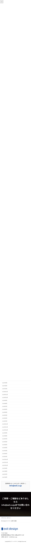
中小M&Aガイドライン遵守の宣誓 (8, 521)
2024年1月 (4, 421)
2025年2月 (4, 385)
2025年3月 (4, 382)
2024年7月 (4, 406)
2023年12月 (5, 424)
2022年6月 (4, 477)
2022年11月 (5, 462)
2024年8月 (4, 403)
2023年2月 (4, 453)
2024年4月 (4, 412)
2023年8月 (4, 435)
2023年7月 (4, 438)
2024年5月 (4, 409)
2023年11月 (5, 427)
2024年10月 (5, 397)
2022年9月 (4, 468)
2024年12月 (5, 391)
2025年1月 (4, 388)
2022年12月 (5, 459)
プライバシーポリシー (6, 518)
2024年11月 (5, 394)
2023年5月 (4, 444)
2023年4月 (4, 447)
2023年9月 (4, 433)
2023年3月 (4, 450)
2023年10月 (5, 430)
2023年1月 (4, 456)
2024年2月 (4, 418)
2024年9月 (4, 400)
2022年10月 (5, 465)
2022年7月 (4, 474)
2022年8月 (4, 471)
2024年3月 (4, 415)
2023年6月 (4, 441)
